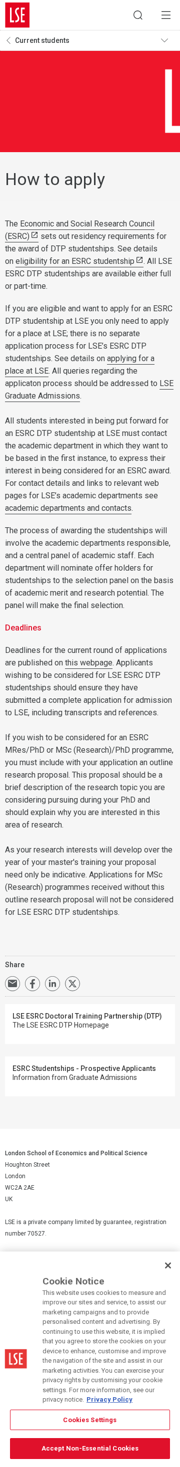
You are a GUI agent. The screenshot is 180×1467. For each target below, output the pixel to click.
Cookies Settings (89, 1420)
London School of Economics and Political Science (17, 14)
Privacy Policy (109, 1399)
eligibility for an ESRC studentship (75, 261)
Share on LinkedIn (52, 983)
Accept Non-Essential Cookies (90, 1448)
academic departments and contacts (68, 508)
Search (138, 15)
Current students (42, 40)
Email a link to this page (12, 983)
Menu (166, 15)
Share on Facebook (32, 983)
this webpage (88, 662)
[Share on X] (72, 983)
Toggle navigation (168, 40)
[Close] (168, 1265)
